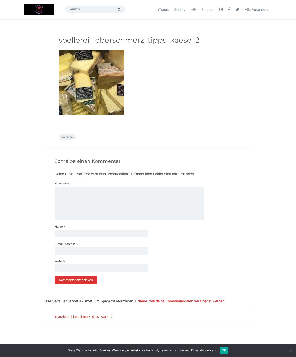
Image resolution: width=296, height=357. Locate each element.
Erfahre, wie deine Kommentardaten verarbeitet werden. (180, 301)
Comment (67, 137)
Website (60, 261)
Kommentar (64, 183)
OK (224, 350)
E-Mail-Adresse (66, 244)
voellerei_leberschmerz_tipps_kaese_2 (129, 40)
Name (60, 226)
